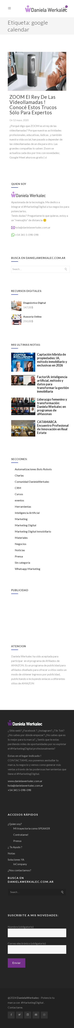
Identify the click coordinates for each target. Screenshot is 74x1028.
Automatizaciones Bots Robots (33, 469)
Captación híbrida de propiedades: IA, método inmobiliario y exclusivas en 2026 (52, 359)
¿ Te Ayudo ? (15, 847)
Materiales (21, 537)
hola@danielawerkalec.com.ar (32, 227)
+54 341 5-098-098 (27, 234)
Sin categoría (22, 562)
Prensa (19, 556)
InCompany (20, 864)
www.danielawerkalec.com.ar (25, 781)
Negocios (20, 543)
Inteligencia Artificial (27, 512)
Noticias (20, 550)
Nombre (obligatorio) (21, 926)
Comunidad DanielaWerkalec (32, 481)
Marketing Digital (25, 525)
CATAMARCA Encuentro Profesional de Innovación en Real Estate (53, 427)
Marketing (21, 519)
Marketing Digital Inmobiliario (33, 531)
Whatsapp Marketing (27, 568)
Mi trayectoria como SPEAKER (31, 828)
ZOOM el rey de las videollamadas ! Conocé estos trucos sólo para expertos (33, 104)
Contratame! (20, 834)
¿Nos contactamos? (19, 870)
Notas (11, 853)
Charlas (19, 475)
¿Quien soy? (15, 823)
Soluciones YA (16, 859)
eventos (19, 500)
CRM (18, 487)
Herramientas (23, 506)
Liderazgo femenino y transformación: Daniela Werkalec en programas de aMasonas (52, 406)
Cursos (19, 494)
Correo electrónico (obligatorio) (27, 943)
